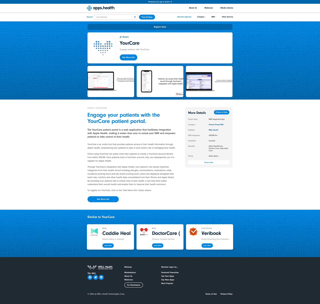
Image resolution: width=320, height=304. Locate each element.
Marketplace (130, 272)
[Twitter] (95, 277)
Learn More (108, 245)
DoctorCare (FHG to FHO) (180, 233)
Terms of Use (211, 294)
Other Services (227, 17)
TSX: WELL (92, 273)
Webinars (208, 8)
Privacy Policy (226, 294)
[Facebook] (90, 277)
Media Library (226, 8)
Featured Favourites (170, 272)
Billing (104, 228)
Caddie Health (118, 233)
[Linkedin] (101, 277)
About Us (193, 8)
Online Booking (207, 228)
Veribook (211, 233)
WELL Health (213, 130)
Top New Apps (167, 280)
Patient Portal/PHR (216, 125)
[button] (128, 57)
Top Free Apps (167, 276)
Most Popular (167, 283)
